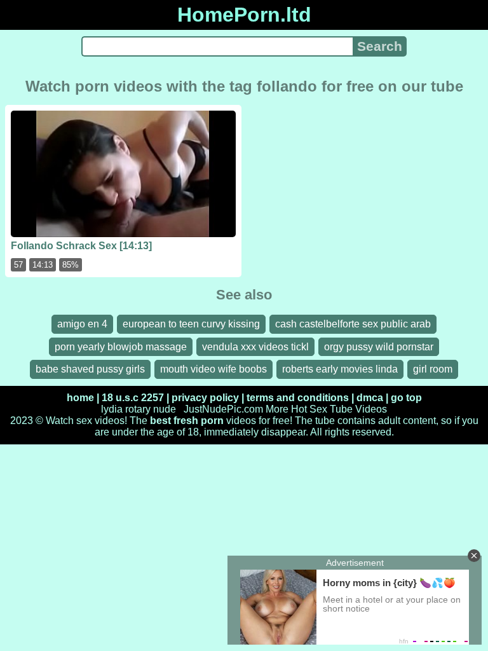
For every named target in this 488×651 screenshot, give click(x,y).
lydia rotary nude (138, 409)
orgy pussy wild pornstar (378, 346)
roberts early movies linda (340, 369)
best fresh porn (187, 420)
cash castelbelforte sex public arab (353, 324)
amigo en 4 (82, 324)
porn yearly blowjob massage (121, 346)
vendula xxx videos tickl (255, 346)
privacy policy (205, 397)
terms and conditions (298, 397)
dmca (369, 397)
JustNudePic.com (223, 409)
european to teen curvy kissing (191, 324)
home (80, 397)
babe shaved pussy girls (90, 369)
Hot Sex (309, 409)
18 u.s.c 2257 (133, 397)
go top (406, 397)
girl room (432, 369)
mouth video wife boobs (213, 369)
